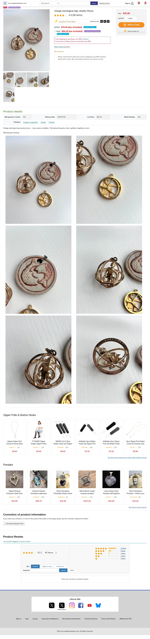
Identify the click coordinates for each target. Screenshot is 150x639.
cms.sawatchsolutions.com (17, 3)
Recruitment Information (71, 619)
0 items (123, 558)
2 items (123, 553)
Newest (35, 566)
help (27, 619)
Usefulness (60, 566)
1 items (123, 556)
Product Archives (91, 619)
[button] (145, 3)
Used (78, 32)
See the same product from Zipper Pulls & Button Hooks (127, 457)
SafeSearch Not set (104, 3)
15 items (123, 548)
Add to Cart (133, 24)
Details (85, 39)
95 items (49, 552)
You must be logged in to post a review (16, 541)
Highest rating (47, 566)
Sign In (127, 3)
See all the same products (138, 507)
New (76, 27)
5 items (123, 551)
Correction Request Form (14, 523)
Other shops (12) (62, 47)
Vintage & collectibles (30, 122)
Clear (72, 570)
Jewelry (43, 122)
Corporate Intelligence (50, 619)
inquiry (35, 619)
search (94, 3)
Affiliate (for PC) (125, 619)
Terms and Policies (108, 619)
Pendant (52, 122)
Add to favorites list (133, 31)
